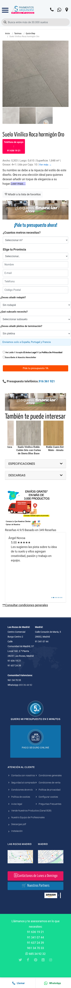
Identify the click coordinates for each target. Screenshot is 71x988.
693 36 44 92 (25, 685)
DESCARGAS (16, 475)
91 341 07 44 (35, 937)
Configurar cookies (48, 797)
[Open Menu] (5, 8)
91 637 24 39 (35, 942)
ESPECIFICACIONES (21, 463)
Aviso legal (16, 804)
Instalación (17, 831)
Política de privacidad (49, 789)
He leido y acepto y (33, 352)
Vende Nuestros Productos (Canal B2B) (31, 810)
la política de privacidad (50, 352)
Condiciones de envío (22, 789)
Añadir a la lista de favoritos (24, 194)
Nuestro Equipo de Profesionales (28, 817)
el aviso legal (29, 352)
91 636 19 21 (35, 932)
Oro (15, 174)
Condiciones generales (50, 775)
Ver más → (45, 164)
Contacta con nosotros (23, 775)
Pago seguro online (35, 747)
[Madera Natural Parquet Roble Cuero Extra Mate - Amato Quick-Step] (55, 433)
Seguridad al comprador (23, 782)
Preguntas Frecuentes (50, 804)
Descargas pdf (18, 824)
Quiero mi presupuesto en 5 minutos (35, 719)
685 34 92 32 (37, 954)
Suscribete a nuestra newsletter (20, 357)
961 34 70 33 (35, 948)
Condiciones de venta (49, 782)
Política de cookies (20, 797)
